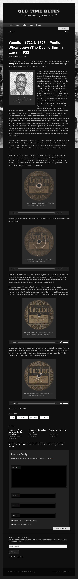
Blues (43, 443)
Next (67, 32)
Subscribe (14, 552)
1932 (39, 443)
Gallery (24, 25)
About (17, 25)
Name (15, 495)
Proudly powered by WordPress (62, 572)
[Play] (11, 213)
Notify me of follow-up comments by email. (25, 520)
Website (14, 515)
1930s (36, 443)
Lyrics (31, 25)
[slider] (65, 213)
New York (58, 443)
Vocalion (38, 445)
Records (24, 443)
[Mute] (61, 213)
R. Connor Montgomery (49, 445)
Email (15, 505)
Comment (16, 467)
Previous (12, 32)
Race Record (20, 445)
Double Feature (50, 443)
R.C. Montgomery (30, 572)
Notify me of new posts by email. (22, 524)
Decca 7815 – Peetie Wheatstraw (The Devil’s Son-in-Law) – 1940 (16, 432)
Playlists (38, 25)
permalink (11, 447)
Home (10, 25)
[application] (39, 213)
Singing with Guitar (29, 445)
